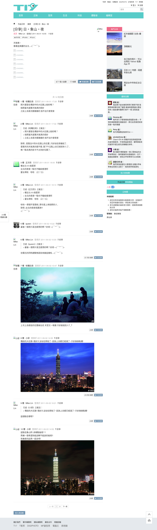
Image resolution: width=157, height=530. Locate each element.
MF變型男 (131, 2)
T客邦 (104, 2)
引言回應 (97, 81)
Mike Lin (22, 33)
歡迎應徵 (117, 213)
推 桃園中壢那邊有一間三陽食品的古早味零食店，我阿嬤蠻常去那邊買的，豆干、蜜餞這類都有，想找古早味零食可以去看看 (125, 154)
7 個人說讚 (62, 81)
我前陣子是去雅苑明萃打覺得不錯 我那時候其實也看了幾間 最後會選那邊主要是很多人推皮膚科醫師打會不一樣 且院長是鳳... (124, 108)
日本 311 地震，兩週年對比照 (133, 71)
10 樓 (23, 429)
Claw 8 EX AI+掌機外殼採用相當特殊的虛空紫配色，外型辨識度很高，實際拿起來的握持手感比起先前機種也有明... (125, 142)
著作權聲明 (27, 522)
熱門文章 (114, 29)
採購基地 (115, 2)
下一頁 (65, 506)
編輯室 (109, 15)
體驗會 (94, 15)
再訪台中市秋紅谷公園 (133, 84)
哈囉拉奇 (29, 101)
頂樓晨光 (128, 46)
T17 (25, 7)
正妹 (35, 15)
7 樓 (22, 265)
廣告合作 (48, 522)
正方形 (29, 162)
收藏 (74, 81)
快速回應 (85, 81)
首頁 (21, 15)
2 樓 (22, 123)
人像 (108, 187)
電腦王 (109, 2)
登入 (134, 5)
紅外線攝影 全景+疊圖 (132, 35)
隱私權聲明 (38, 522)
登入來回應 (19, 513)
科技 (80, 15)
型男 (50, 15)
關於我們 (16, 522)
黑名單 (109, 217)
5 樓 (22, 223)
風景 (29, 24)
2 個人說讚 (89, 395)
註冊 (141, 5)
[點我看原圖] (19, 50)
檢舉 (51, 33)
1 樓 (22, 101)
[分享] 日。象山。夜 (41, 24)
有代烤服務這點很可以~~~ (123, 132)
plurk (33, 37)
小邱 (28, 338)
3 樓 (22, 162)
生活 (65, 15)
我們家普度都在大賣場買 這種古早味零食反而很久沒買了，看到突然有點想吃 (124, 165)
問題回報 (57, 522)
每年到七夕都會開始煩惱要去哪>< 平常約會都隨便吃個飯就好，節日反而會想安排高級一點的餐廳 (125, 122)
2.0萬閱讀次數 (3, 215)
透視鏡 (141, 2)
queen (28, 223)
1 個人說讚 (89, 257)
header (149, 514)
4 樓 (22, 184)
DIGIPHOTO (123, 2)
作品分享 (21, 24)
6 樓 (22, 239)
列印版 (18, 37)
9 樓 (22, 403)
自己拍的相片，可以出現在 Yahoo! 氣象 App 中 (133, 61)
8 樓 (22, 338)
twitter (26, 37)
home (149, 521)
